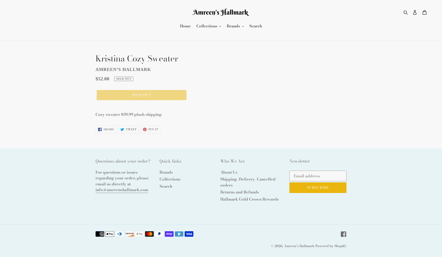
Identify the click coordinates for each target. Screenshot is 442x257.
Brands (166, 172)
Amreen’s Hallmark (299, 245)
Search (166, 186)
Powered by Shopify (330, 245)
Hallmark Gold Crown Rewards (249, 199)
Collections (170, 179)
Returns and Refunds (239, 192)
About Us (228, 172)
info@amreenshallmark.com (122, 190)
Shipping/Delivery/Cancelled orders (248, 182)
